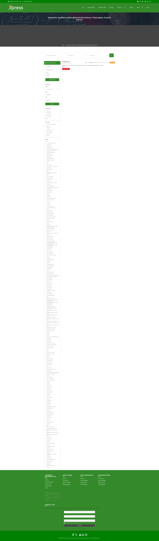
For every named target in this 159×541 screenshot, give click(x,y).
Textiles (48, 452)
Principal (48, 395)
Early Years (49, 224)
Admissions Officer (50, 155)
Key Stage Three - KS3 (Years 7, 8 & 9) (53, 323)
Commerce (49, 196)
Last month (49, 116)
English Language (50, 236)
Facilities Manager (50, 247)
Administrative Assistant (51, 150)
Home (63, 45)
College (48, 195)
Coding (48, 193)
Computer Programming (51, 198)
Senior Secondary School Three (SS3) (52, 433)
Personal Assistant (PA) (51, 369)
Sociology (48, 440)
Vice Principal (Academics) (51, 459)
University (48, 456)
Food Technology (50, 253)
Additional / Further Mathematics (53, 149)
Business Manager (50, 176)
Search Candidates (67, 482)
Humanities (49, 292)
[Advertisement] (79, 35)
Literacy (48, 335)
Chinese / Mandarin (50, 185)
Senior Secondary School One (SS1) (52, 430)
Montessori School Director (52, 344)
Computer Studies (50, 199)
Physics (48, 375)
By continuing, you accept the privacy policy (73, 523)
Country (47, 86)
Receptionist (49, 403)
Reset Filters (66, 68)
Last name (66, 514)
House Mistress (49, 287)
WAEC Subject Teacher (51, 465)
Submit (52, 103)
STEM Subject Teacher (51, 446)
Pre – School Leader (50, 378)
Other (48, 366)
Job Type (47, 122)
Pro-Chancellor (49, 397)
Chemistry (48, 184)
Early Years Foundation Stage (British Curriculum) (52, 226)
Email (65, 518)
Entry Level (49, 127)
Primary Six (49, 389)
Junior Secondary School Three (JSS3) (52, 313)
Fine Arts (48, 250)
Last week (48, 113)
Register (131, 7)
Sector (46, 139)
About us (47, 479)
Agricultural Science (50, 158)
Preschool (48, 381)
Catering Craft (49, 179)
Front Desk (49, 258)
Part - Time (49, 133)
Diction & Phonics (50, 221)
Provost (48, 398)
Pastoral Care (49, 367)
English (48, 234)
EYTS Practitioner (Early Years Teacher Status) (52, 245)
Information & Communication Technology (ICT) (52, 300)
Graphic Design (49, 267)
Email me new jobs (51, 62)
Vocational (49, 464)
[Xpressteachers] (26, 8)
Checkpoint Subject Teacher (52, 182)
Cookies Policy (48, 485)
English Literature (50, 237)
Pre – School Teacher (50, 380)
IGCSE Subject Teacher (51, 298)
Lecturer (48, 332)
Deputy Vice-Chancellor (51, 216)
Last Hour (48, 110)
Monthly (48, 75)
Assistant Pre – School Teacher (52, 166)
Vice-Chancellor (49, 461)
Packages (111, 7)
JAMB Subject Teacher (51, 306)
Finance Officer (49, 248)
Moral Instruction (50, 347)
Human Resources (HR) (51, 290)
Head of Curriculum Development (53, 275)
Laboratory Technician (51, 330)
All (47, 118)
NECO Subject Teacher (51, 352)
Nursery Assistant (50, 358)
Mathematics (49, 339)
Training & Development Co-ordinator (52, 454)
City (46, 97)
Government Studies (50, 265)
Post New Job (66, 480)
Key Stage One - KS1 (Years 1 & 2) (53, 321)
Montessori (49, 341)
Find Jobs (65, 478)
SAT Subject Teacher (50, 412)
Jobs (83, 7)
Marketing (48, 338)
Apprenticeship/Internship (51, 124)
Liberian (48, 333)
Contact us (119, 7)
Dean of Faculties (50, 212)
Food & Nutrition (50, 251)
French (48, 256)
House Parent (49, 289)
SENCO (48, 425)
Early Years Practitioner (51, 228)
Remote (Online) (50, 408)
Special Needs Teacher (51, 443)
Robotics (48, 409)
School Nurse (49, 417)
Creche (48, 204)
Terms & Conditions (49, 481)
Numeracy (48, 355)
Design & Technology (50, 218)
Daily (48, 72)
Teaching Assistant (50, 449)
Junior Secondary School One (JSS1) (52, 310)
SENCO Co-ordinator (50, 426)
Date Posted (48, 108)
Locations (47, 84)
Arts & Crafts (49, 164)
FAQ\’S (46, 487)
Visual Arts (49, 462)
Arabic (48, 161)
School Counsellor (50, 414)
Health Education (50, 279)
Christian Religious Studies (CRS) (52, 187)
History (48, 281)
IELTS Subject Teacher (51, 295)
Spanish (48, 441)
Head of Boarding (50, 273)
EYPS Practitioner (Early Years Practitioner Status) (52, 243)
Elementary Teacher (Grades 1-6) (53, 233)
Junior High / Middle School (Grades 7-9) (52, 308)
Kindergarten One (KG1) (51, 327)
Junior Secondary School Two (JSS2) (52, 315)
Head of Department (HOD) (52, 276)
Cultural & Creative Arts (51, 207)
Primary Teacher (50, 391)
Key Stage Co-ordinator (51, 317)
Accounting (49, 146)
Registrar (48, 405)
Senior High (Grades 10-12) (52, 428)
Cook (48, 201)
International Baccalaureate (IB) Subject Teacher (52, 303)
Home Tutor (49, 284)
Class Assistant (49, 190)
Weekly (48, 73)
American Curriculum (50, 160)
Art (47, 163)
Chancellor (49, 181)
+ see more (47, 135)
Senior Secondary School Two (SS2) (52, 435)
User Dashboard (83, 484)
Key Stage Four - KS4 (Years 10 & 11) (53, 319)
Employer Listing (91, 7)
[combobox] (98, 55)
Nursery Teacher (50, 363)
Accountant (49, 144)
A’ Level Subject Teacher (51, 143)
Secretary (48, 423)
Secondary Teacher (50, 422)
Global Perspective (50, 264)
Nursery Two (49, 364)
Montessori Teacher (50, 346)
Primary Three (49, 392)
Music (48, 349)
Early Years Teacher (50, 230)
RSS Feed (112, 62)
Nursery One (49, 361)
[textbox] (92, 55)
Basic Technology (50, 169)
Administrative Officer (51, 152)
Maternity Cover (50, 130)
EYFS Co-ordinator (50, 239)
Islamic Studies (49, 304)
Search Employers (66, 484)
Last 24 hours (49, 112)
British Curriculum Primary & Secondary (52, 173)
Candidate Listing (102, 7)
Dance (48, 209)
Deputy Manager (50, 215)
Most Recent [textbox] (91, 62)
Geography (49, 261)
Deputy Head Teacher (51, 213)
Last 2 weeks (49, 115)
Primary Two (49, 394)
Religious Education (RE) (51, 406)
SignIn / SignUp (83, 482)
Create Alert (52, 79)
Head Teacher (49, 278)
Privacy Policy (48, 483)
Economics (49, 231)
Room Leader (49, 411)
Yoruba (48, 467)
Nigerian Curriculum (50, 353)
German (48, 262)
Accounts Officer (50, 147)
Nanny (48, 350)
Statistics (48, 444)
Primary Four (49, 386)
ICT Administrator (50, 293)
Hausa (48, 270)
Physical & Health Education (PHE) (53, 372)
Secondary (49, 420)
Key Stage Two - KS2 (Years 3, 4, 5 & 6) (53, 325)
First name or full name (68, 510)
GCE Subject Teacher (50, 259)
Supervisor (49, 447)
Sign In (147, 7)
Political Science (49, 377)
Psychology (49, 400)
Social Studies (49, 438)
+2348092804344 (27, 1)
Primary (48, 383)
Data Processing (50, 210)
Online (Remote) (50, 132)
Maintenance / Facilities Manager (53, 336)
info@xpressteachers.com (15, 1)
